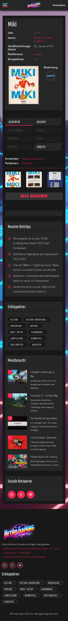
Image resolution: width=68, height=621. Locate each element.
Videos (40, 130)
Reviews (13, 147)
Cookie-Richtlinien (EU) (16, 556)
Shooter (36, 345)
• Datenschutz (10, 548)
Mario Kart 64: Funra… (45, 456)
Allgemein (14, 122)
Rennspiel (36, 338)
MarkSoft (27, 163)
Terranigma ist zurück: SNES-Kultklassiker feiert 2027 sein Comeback (31, 243)
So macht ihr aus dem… (45, 418)
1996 (37, 32)
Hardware (37, 332)
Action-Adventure (36, 320)
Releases (14, 138)
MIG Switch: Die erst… (44, 437)
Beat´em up (16, 332)
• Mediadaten (38, 556)
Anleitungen (16, 130)
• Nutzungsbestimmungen (33, 548)
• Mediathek (24, 552)
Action (38, 37)
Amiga (37, 54)
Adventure (16, 326)
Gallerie (41, 122)
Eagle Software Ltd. (33, 158)
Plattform (39, 41)
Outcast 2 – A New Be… (45, 395)
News (40, 138)
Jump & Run (16, 338)
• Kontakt (54, 548)
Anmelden (59, 5)
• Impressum (9, 552)
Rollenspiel (17, 345)
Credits (41, 147)
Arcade (47, 37)
